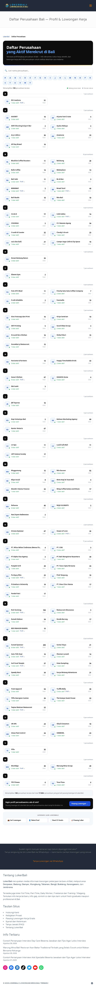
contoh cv (42, 896)
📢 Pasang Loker (77, 820)
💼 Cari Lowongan (14, 820)
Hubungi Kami (12, 912)
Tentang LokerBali (14, 927)
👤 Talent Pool (34, 820)
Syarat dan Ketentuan (16, 921)
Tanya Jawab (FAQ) (15, 924)
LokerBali (6, 36)
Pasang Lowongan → (80, 803)
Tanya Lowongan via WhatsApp (48, 861)
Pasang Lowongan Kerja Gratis (20, 918)
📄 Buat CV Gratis (56, 820)
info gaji (33, 896)
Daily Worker (46, 893)
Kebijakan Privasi (14, 915)
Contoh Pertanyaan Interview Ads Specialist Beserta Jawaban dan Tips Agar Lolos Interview (46, 957)
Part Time (34, 893)
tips (53, 896)
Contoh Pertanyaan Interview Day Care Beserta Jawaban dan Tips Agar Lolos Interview (44, 941)
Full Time (25, 893)
